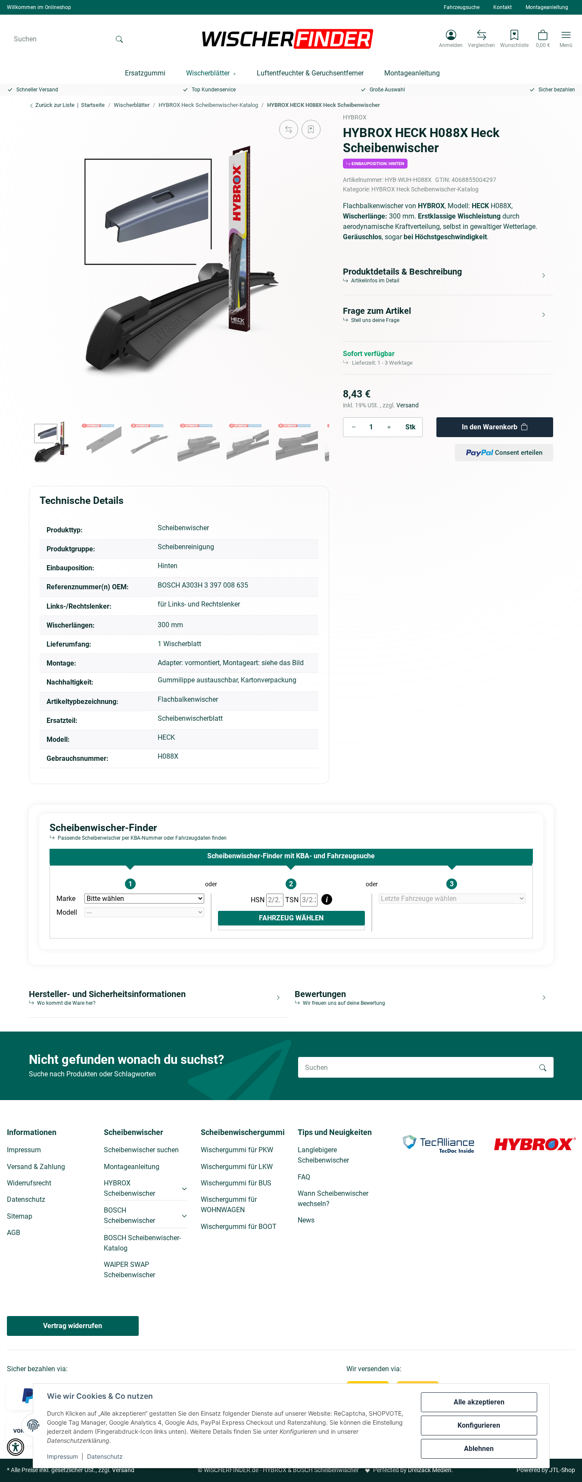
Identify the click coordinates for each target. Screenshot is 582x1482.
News (306, 1220)
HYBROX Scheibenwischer (129, 1188)
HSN (258, 900)
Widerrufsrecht (29, 1183)
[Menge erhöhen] (389, 427)
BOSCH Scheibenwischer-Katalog (142, 1243)
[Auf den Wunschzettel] (311, 129)
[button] (451, 38)
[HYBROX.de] (535, 1143)
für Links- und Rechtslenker (199, 604)
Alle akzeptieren (479, 1402)
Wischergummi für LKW (237, 1167)
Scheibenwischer (183, 528)
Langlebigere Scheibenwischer (323, 1155)
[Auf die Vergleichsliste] (288, 129)
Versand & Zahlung (36, 1167)
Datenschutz (105, 1456)
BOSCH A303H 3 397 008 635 (203, 585)
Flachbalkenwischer (188, 699)
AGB (13, 1233)
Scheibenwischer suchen (141, 1150)
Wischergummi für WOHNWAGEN (229, 1204)
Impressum (62, 1456)
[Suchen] (119, 39)
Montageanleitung (547, 7)
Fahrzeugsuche (461, 7)
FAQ (304, 1177)
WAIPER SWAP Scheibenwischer (129, 1269)
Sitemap (19, 1216)
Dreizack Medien (429, 1469)
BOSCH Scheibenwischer (129, 1215)
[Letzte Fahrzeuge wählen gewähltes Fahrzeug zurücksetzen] (452, 899)
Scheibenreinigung (186, 547)
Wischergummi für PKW (237, 1150)
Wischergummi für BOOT (239, 1226)
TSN (292, 900)
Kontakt (502, 7)
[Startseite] (288, 39)
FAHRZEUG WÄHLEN (291, 918)
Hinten (167, 566)
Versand (407, 405)
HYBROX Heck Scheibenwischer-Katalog (425, 189)
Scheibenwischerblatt (190, 718)
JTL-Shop (562, 1469)
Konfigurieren (479, 1425)
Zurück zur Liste (54, 105)
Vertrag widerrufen (72, 1326)
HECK (166, 737)
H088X (168, 756)
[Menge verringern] (353, 427)
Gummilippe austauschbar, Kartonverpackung (227, 680)
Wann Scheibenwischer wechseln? (333, 1198)
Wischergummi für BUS (236, 1183)
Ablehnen (479, 1448)
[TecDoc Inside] (438, 1143)
